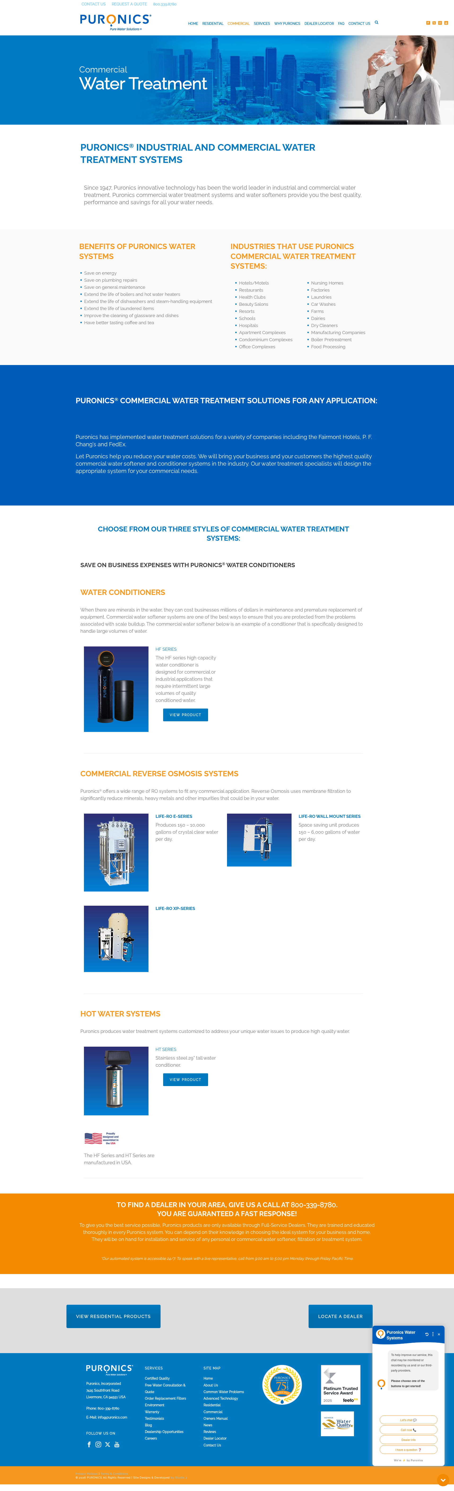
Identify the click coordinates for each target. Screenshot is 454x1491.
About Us (211, 1385)
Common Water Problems (224, 1392)
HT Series (166, 1049)
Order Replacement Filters (165, 1398)
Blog (148, 1425)
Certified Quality (157, 1378)
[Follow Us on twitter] (107, 1445)
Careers (151, 1438)
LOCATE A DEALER (340, 1316)
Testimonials (154, 1418)
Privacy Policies (87, 1473)
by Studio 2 (179, 1477)
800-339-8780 (313, 1205)
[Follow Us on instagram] (98, 1445)
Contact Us (359, 23)
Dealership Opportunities (164, 1432)
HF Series (166, 649)
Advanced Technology (221, 1398)
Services (262, 23)
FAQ (341, 23)
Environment (154, 1405)
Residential (212, 23)
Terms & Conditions (114, 1473)
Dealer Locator (319, 23)
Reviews (210, 1432)
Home (193, 23)
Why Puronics (287, 23)
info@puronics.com (112, 1417)
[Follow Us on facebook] (89, 1445)
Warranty (152, 1412)
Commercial (239, 23)
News (208, 1425)
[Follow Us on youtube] (117, 1445)
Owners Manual (216, 1418)
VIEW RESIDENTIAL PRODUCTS (113, 1316)
